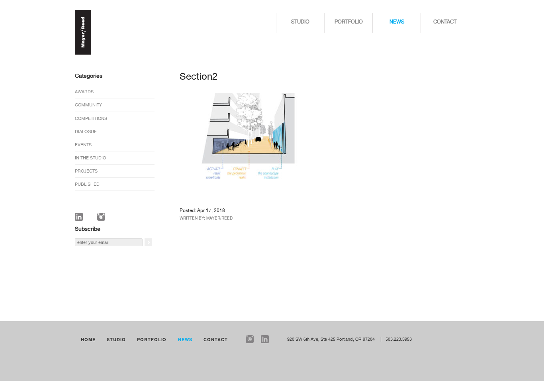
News (396, 22)
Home (88, 339)
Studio (300, 22)
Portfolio (349, 22)
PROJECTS (86, 171)
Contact (444, 22)
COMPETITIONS (91, 118)
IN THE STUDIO (90, 158)
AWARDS (84, 92)
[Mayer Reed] (83, 53)
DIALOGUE (86, 132)
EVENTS (83, 145)
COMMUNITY (88, 105)
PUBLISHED (87, 184)
